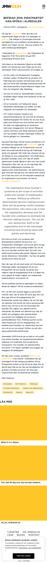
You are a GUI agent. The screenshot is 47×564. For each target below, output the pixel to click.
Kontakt (34, 535)
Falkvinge (33, 384)
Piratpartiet (32, 145)
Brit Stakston (21, 384)
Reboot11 (29, 392)
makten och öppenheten (33, 388)
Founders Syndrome (11, 181)
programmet (21, 53)
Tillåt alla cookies (23, 556)
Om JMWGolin (31, 532)
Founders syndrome (11, 388)
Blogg (41, 27)
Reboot (5, 39)
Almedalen (32, 27)
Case (10, 535)
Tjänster (13, 532)
